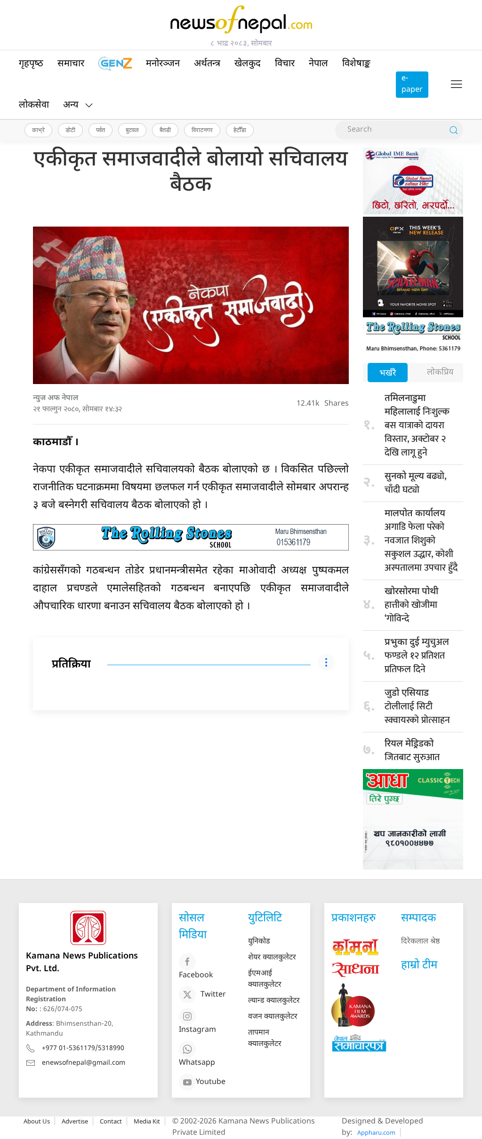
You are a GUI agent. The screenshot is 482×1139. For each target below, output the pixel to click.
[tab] (388, 373)
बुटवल (132, 130)
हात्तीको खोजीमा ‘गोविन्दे (411, 606)
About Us (37, 1121)
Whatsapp (197, 1063)
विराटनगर (202, 130)
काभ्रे (38, 130)
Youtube (210, 1082)
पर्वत (100, 130)
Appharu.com (376, 1132)
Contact (111, 1121)
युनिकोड (259, 942)
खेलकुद (247, 64)
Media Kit (147, 1121)
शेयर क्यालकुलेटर (272, 958)
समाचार (70, 64)
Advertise (75, 1121)
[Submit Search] (453, 130)
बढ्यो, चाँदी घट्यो (415, 483)
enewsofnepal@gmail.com (83, 1063)
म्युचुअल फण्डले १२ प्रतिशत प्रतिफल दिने (417, 655)
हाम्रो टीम (419, 965)
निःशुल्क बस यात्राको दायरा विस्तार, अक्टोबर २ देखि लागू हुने (417, 427)
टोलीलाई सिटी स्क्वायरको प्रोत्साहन (417, 707)
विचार (285, 64)
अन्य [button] (71, 105)
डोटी (70, 130)
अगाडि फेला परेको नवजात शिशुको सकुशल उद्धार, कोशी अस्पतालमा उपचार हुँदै (421, 542)
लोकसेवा (34, 105)
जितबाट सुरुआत (412, 751)
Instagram (197, 1030)
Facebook (196, 976)
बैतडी (165, 130)
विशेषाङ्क (356, 64)
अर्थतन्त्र (207, 64)
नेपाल (318, 64)
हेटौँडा (239, 130)
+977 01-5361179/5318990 (83, 1048)
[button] (456, 84)
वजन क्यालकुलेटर (272, 1017)
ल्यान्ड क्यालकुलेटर (274, 1001)
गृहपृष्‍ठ (31, 64)
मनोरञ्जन (163, 64)
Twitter (213, 995)
